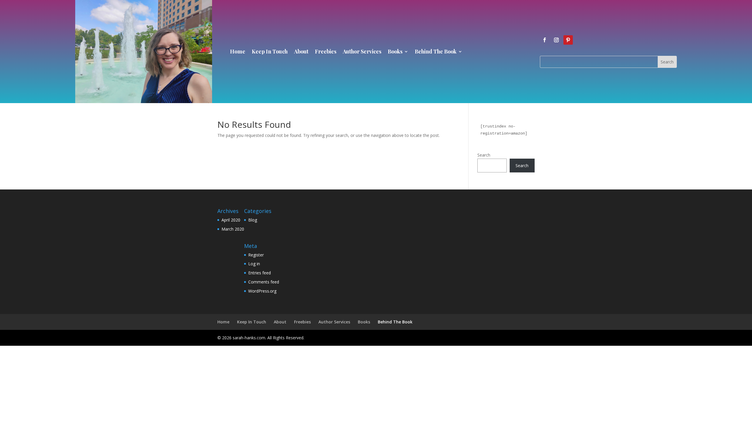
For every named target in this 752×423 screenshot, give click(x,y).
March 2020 (232, 229)
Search (483, 155)
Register (256, 255)
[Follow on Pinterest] (568, 40)
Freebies (325, 52)
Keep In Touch (270, 52)
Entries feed (259, 273)
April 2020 (230, 220)
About (301, 52)
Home (237, 52)
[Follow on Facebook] (544, 40)
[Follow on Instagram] (556, 40)
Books (395, 52)
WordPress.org (262, 291)
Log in (254, 263)
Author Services (362, 52)
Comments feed (263, 282)
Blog (252, 220)
